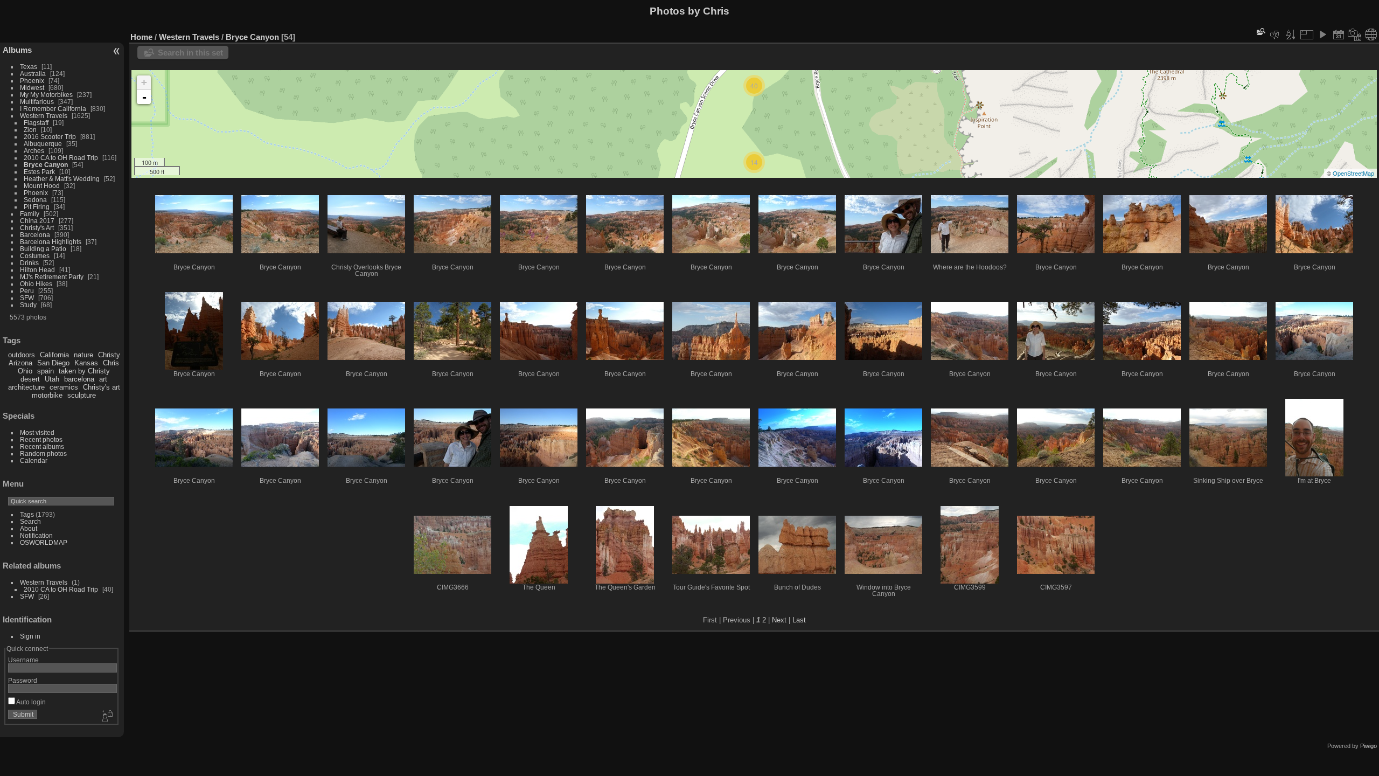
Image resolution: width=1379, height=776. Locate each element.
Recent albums (42, 446)
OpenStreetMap (1353, 173)
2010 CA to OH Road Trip (61, 157)
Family (29, 213)
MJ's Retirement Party (51, 276)
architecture (26, 387)
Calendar (33, 460)
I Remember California (53, 108)
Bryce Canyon (46, 164)
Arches (34, 150)
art (103, 379)
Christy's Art (37, 227)
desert (30, 379)
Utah (52, 379)
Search (30, 521)
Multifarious (37, 101)
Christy (109, 355)
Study (28, 304)
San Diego (53, 363)
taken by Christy (84, 371)
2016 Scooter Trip (50, 136)
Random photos (43, 453)
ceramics (64, 387)
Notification (36, 535)
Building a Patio (43, 248)
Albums (17, 49)
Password (22, 680)
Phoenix (32, 80)
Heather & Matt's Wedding (62, 178)
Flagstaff (36, 122)
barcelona (79, 379)
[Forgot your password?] (107, 717)
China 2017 (37, 220)
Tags (27, 514)
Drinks (29, 262)
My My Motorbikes (46, 94)
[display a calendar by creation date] (1355, 34)
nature (83, 355)
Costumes (35, 255)
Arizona (20, 363)
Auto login (30, 701)
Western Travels (43, 115)
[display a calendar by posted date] (1339, 34)
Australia (33, 73)
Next (779, 620)
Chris (111, 363)
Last (799, 620)
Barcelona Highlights (50, 241)
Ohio (25, 371)
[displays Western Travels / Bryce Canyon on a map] (1371, 34)
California (54, 355)
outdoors (21, 355)
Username (23, 659)
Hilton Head (37, 269)
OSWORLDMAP (43, 542)
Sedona (35, 199)
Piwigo (1368, 746)
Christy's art (101, 387)
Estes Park (39, 171)
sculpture (81, 395)
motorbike (47, 395)
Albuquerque (43, 143)
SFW (27, 297)
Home (141, 36)
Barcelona (35, 234)
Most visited (37, 432)
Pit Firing (37, 206)
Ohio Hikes (36, 283)
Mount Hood (42, 185)
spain (45, 371)
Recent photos (41, 439)
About (28, 528)
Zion (30, 129)
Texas (28, 66)
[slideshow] (1322, 34)
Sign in (30, 636)
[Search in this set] (1260, 31)
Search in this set (190, 52)
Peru (27, 290)
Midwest (32, 87)
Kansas (86, 363)
